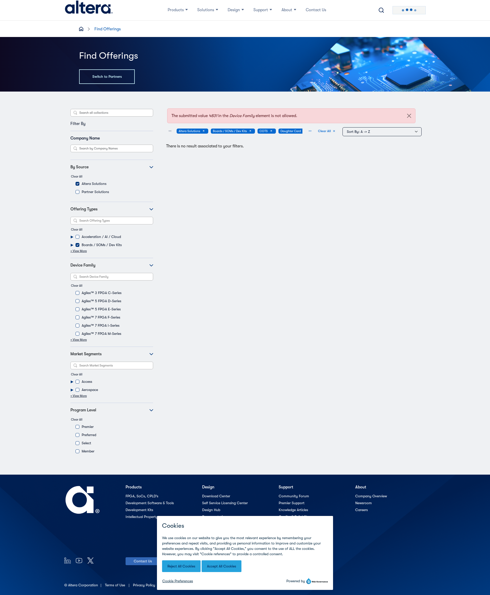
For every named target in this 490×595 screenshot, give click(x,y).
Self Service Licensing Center (225, 503)
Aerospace (90, 390)
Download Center (216, 496)
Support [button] (260, 10)
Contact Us (143, 561)
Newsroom (363, 503)
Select (86, 443)
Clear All (76, 176)
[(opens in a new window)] (67, 560)
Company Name (85, 138)
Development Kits (139, 510)
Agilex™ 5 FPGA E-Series (101, 309)
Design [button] (234, 10)
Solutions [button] (205, 10)
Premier (88, 427)
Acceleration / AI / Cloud (101, 237)
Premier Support (291, 503)
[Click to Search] (381, 10)
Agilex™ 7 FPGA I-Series (100, 325)
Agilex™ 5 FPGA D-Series (101, 301)
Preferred (89, 435)
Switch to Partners (107, 76)
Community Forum (294, 496)
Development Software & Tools (150, 503)
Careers (361, 510)
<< (170, 131)
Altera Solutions (94, 184)
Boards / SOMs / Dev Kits (102, 245)
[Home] (88, 10)
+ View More (78, 251)
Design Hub (211, 510)
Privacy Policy (144, 585)
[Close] (409, 116)
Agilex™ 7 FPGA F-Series (101, 317)
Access (87, 381)
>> (310, 131)
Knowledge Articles (293, 510)
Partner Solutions (95, 192)
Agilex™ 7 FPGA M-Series (101, 334)
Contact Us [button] (316, 10)
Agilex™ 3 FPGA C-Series (101, 293)
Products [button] (176, 10)
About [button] (286, 10)
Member (88, 451)
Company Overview (371, 496)
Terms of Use (115, 585)
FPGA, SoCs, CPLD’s (142, 496)
